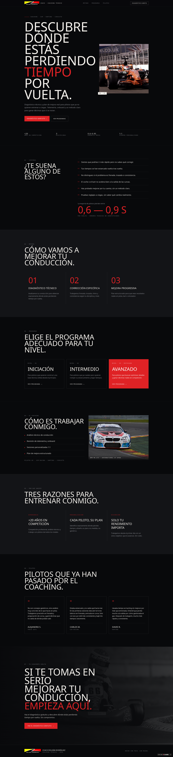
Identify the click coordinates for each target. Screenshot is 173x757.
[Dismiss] (170, 754)
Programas (96, 3)
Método (86, 3)
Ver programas (59, 119)
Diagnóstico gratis (139, 3)
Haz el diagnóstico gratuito (41, 726)
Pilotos (106, 3)
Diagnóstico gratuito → (37, 118)
